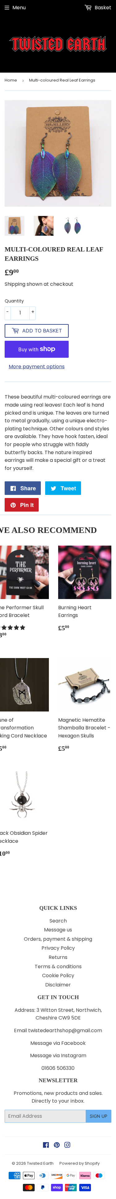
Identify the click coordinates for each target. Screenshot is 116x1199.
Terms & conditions (58, 966)
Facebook (73, 1043)
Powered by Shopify (79, 1163)
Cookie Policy (58, 975)
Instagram (73, 1055)
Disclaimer (58, 984)
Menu (19, 7)
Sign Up (98, 1116)
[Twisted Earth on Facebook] (46, 1145)
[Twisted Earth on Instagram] (67, 1145)
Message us (58, 929)
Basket (102, 7)
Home (11, 80)
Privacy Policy (58, 948)
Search (58, 920)
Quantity (14, 301)
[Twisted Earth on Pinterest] (57, 1145)
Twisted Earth (40, 1163)
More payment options (37, 366)
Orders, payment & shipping (58, 939)
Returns (58, 957)
